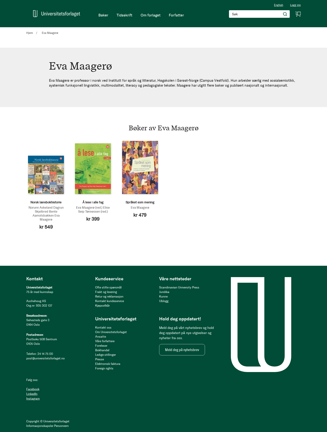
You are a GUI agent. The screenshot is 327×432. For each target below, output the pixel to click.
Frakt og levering (106, 292)
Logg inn (295, 5)
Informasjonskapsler (39, 426)
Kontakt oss (103, 327)
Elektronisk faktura (107, 364)
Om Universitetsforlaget (111, 332)
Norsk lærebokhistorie (46, 202)
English (278, 5)
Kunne (163, 296)
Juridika (164, 292)
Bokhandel (102, 350)
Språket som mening (140, 202)
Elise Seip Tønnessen (94, 209)
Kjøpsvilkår (102, 305)
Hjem (30, 33)
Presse (99, 359)
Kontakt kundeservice (109, 301)
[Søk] (285, 14)
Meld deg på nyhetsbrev (182, 349)
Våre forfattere (104, 341)
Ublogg (163, 301)
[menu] (141, 15)
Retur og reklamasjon (109, 296)
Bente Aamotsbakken (45, 213)
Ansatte (100, 336)
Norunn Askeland (41, 207)
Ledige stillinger (105, 355)
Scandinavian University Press (179, 287)
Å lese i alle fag (93, 202)
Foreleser (101, 345)
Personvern (61, 426)
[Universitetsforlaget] (57, 13)
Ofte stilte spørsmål (108, 287)
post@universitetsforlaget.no (45, 358)
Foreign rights (104, 368)
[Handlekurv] (298, 14)
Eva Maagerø (50, 217)
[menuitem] (103, 15)
